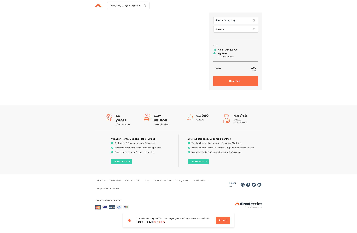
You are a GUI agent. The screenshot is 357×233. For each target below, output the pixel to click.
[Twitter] (254, 185)
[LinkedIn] (259, 185)
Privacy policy (158, 222)
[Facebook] (248, 185)
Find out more (120, 162)
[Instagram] (242, 185)
